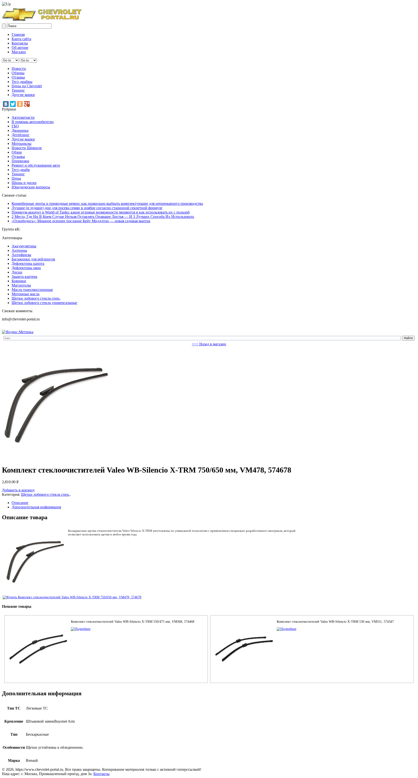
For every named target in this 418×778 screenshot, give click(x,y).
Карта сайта (21, 39)
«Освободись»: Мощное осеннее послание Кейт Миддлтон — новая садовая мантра (81, 221)
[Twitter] (13, 104)
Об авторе (20, 47)
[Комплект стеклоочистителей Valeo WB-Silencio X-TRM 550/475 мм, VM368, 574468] (80, 629)
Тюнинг (18, 90)
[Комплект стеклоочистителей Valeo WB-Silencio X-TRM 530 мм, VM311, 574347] (286, 629)
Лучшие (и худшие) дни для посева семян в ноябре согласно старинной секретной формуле (87, 208)
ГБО (15, 126)
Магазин (19, 52)
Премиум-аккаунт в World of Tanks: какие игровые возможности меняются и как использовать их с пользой (101, 212)
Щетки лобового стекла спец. (36, 298)
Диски (17, 272)
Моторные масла (25, 294)
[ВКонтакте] (6, 104)
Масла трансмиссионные (32, 290)
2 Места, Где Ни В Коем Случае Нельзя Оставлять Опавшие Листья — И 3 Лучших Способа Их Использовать (103, 217)
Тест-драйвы (22, 82)
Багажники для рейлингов (33, 259)
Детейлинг (21, 135)
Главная (18, 34)
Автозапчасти (23, 117)
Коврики (19, 281)
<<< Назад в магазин (209, 344)
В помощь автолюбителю (33, 122)
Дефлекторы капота (28, 263)
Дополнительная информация (36, 507)
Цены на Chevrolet (27, 86)
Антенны (19, 250)
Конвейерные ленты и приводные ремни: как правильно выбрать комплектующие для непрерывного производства (107, 203)
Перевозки (20, 161)
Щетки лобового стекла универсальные (44, 303)
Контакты (20, 43)
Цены (16, 178)
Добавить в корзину (18, 490)
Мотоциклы (21, 143)
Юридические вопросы (31, 187)
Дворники (20, 130)
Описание (20, 503)
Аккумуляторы (24, 246)
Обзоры (18, 73)
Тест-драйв (21, 170)
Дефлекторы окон (26, 268)
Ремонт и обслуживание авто (36, 165)
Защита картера (24, 276)
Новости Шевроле (27, 148)
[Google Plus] (27, 104)
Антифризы (21, 255)
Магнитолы (21, 285)
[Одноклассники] (20, 104)
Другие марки (23, 95)
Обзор (17, 152)
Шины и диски (24, 183)
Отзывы (18, 77)
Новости (19, 69)
